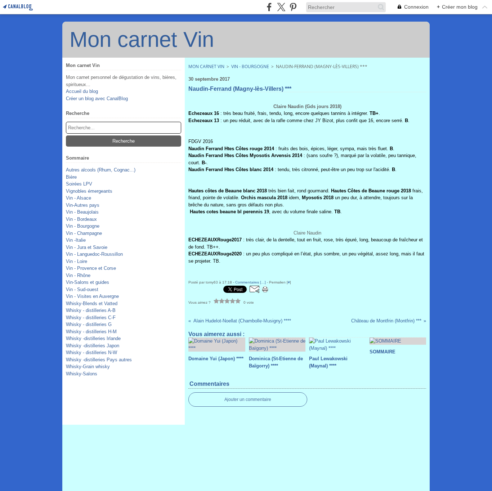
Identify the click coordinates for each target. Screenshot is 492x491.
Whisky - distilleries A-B (91, 310)
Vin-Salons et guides (87, 282)
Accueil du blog (82, 91)
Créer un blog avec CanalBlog (97, 98)
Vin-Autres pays (82, 205)
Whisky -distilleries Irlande (93, 338)
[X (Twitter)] (281, 7)
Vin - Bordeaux (81, 219)
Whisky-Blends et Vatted (91, 303)
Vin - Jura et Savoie (86, 247)
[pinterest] (293, 7)
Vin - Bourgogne (82, 226)
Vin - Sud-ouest (82, 289)
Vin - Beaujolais (82, 212)
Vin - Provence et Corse (91, 268)
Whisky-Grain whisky (88, 366)
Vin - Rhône (78, 275)
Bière (71, 177)
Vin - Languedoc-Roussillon (94, 254)
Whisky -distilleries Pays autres (99, 359)
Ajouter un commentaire (247, 399)
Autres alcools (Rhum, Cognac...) (100, 170)
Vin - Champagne (84, 233)
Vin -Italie (76, 240)
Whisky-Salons (81, 373)
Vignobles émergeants (89, 191)
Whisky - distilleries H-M (91, 331)
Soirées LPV (79, 184)
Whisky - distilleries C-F (91, 317)
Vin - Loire (76, 261)
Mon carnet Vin (206, 66)
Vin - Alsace (78, 198)
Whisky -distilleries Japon (92, 345)
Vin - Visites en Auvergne (92, 296)
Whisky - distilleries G (89, 324)
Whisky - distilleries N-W (91, 352)
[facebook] (269, 7)
